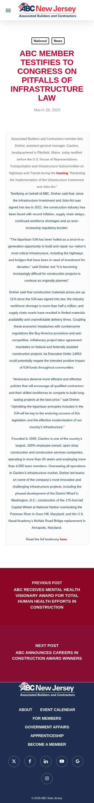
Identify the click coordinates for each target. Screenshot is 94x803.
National (40, 41)
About (25, 710)
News (58, 41)
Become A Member (47, 744)
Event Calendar (57, 710)
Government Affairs (47, 727)
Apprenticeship (47, 736)
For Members (47, 718)
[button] (8, 10)
